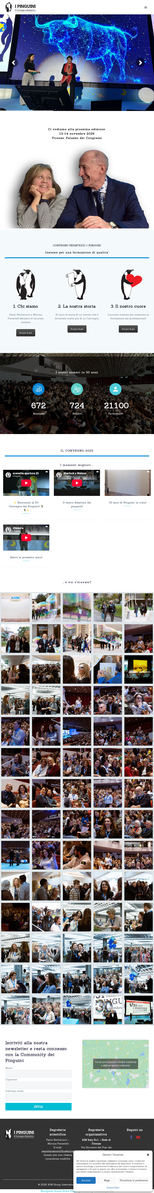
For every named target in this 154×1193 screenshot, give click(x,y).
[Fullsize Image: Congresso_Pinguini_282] (15, 762)
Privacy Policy (113, 1187)
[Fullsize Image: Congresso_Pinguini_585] (108, 948)
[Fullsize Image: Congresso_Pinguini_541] (77, 917)
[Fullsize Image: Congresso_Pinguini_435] (46, 824)
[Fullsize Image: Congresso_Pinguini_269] (108, 731)
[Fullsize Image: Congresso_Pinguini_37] (138, 607)
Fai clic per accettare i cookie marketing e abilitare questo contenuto (115, 1064)
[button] (147, 1154)
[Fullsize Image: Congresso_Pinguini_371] (77, 762)
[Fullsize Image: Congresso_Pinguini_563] (138, 917)
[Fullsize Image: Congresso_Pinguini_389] (77, 793)
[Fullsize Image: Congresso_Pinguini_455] (138, 855)
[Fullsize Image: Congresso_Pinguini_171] (108, 669)
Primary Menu (145, 7)
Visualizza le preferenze (134, 1180)
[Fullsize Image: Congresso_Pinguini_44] (15, 638)
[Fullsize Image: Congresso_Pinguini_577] (46, 948)
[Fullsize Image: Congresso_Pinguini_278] (138, 731)
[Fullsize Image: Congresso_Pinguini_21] (108, 607)
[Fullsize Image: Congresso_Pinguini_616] (77, 1010)
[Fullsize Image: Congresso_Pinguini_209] (15, 700)
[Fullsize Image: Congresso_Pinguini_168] (77, 669)
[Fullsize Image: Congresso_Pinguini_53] (46, 638)
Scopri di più (25, 332)
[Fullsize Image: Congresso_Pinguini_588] (15, 979)
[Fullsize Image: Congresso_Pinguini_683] (138, 1010)
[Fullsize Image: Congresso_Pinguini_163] (15, 669)
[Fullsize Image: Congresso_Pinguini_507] (15, 917)
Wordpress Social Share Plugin (59, 1191)
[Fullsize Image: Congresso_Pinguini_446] (15, 855)
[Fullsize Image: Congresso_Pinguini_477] (46, 886)
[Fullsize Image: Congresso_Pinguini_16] (77, 607)
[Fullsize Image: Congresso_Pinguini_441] (138, 824)
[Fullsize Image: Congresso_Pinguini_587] (138, 948)
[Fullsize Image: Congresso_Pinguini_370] (46, 762)
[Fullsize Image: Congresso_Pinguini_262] (46, 731)
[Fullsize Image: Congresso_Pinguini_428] (15, 824)
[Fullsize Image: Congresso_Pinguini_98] (108, 638)
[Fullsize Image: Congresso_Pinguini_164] (46, 669)
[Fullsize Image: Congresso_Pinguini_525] (46, 917)
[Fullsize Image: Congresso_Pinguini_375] (138, 762)
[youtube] (138, 1137)
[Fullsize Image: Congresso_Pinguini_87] (77, 638)
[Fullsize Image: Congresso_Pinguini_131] (138, 638)
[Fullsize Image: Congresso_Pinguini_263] (77, 731)
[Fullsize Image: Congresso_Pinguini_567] (15, 948)
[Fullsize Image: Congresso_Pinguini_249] (108, 700)
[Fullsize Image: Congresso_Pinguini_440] (108, 824)
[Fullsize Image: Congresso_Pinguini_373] (108, 762)
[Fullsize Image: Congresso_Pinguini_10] (46, 607)
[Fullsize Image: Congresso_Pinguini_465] (15, 886)
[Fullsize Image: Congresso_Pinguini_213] (46, 700)
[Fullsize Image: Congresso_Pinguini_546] (108, 917)
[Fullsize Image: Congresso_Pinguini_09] (15, 607)
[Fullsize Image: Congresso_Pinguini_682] (108, 1010)
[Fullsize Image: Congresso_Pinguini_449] (46, 855)
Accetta (86, 1180)
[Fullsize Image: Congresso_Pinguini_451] (77, 855)
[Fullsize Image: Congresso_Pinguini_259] (15, 731)
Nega (107, 1180)
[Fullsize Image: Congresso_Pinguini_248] (77, 700)
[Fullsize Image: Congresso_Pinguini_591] (77, 979)
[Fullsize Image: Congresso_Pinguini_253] (138, 700)
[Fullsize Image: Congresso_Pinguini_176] (138, 669)
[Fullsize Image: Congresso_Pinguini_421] (108, 793)
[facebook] (131, 1137)
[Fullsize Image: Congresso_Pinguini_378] (15, 793)
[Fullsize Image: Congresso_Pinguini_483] (77, 886)
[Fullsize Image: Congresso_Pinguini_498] (138, 886)
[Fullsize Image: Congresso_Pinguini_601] (108, 979)
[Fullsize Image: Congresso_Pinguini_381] (46, 793)
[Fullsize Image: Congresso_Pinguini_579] (77, 948)
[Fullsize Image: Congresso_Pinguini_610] (46, 1010)
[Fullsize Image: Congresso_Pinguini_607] (15, 1010)
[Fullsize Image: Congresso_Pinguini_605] (138, 979)
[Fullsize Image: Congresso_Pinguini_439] (77, 824)
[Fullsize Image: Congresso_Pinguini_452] (108, 855)
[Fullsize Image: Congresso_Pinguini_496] (108, 886)
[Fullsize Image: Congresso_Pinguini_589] (46, 979)
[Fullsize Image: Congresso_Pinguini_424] (138, 793)
